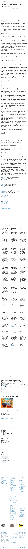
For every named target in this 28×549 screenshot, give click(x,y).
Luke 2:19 (3, 185)
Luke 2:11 (3, 196)
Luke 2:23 (3, 200)
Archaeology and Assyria (4, 436)
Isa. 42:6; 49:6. (7, 203)
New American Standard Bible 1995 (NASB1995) (12, 504)
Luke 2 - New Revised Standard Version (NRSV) (14, 310)
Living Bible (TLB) (13, 491)
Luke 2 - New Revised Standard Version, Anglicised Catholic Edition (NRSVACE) (23, 289)
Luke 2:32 (3, 203)
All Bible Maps (3, 422)
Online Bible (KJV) (4, 440)
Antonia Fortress (3, 435)
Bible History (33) (5, 456)
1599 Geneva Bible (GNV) (4, 362)
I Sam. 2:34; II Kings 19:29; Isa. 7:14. (10, 197)
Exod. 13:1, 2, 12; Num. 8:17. (8, 200)
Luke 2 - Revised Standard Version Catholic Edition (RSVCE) (5, 269)
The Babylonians (12, 542)
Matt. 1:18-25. (6, 195)
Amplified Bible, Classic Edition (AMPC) (12, 8)
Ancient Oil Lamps (4, 432)
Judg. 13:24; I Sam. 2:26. (9, 207)
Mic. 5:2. (6, 196)
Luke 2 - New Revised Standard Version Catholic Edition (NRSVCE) (14, 289)
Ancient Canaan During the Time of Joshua (7, 427)
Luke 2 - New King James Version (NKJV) (23, 331)
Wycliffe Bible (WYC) (22, 514)
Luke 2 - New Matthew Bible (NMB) (22, 310)
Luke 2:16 (3, 184)
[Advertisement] (14, 15)
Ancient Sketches (3, 434)
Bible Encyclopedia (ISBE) (5, 441)
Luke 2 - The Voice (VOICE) (14, 249)
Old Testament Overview (22, 529)
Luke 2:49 (3, 192)
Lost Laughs (20, 538)
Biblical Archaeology (4, 529)
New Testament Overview (22, 532)
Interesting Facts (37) (6, 460)
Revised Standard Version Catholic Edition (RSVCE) (22, 504)
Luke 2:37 (3, 190)
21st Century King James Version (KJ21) (7, 365)
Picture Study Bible (4, 451)
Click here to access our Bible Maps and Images (7, 418)
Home (6, 8)
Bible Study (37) (5, 458)
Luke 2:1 (3, 177)
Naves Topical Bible (4, 442)
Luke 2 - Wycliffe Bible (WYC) (14, 229)
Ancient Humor (3, 430)
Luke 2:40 (3, 207)
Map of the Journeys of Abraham (5, 392)
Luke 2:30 (3, 202)
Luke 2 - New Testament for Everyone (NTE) (5, 288)
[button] (24, 1)
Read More (3, 244)
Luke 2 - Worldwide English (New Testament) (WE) (22, 230)
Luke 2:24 (3, 201)
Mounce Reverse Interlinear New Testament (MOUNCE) (13, 496)
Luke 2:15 (3, 183)
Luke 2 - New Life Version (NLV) (14, 330)
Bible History (6, 547)
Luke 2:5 (3, 178)
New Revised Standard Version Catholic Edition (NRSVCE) (22, 486)
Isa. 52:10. (6, 202)
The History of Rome (13, 533)
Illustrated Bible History (4, 450)
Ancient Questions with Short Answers (6, 433)
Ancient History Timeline (4, 429)
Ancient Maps (3, 431)
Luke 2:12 (3, 179)
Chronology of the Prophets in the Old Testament (8, 383)
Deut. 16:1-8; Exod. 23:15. (8, 208)
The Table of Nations (4, 389)
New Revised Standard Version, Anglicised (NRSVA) (21, 489)
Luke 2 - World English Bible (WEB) (4, 249)
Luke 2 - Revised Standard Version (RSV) (14, 268)
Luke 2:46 (3, 191)
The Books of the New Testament (6, 386)
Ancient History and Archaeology (6, 428)
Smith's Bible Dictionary (4, 443)
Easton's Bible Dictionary (4, 444)
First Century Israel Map (4, 538)
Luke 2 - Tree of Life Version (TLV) (23, 249)
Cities (4, 541)
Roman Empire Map (12, 529)
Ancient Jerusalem (4, 532)
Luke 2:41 (3, 208)
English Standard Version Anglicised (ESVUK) (4, 509)
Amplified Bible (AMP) (5, 483)
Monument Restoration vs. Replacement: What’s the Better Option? (10, 380)
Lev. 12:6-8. (6, 201)
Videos (2, 452)
